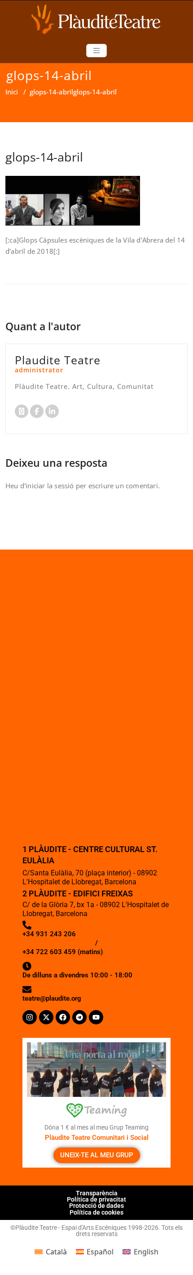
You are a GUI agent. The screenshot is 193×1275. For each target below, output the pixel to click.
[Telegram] (79, 1017)
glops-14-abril (51, 91)
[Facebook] (63, 1017)
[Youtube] (96, 1017)
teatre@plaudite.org (51, 998)
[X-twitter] (46, 1017)
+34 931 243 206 (49, 934)
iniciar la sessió (50, 485)
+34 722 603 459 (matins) (62, 952)
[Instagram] (29, 1017)
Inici (11, 91)
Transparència (97, 1193)
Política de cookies (96, 1212)
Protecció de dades (96, 1205)
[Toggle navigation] (96, 50)
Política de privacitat (96, 1199)
